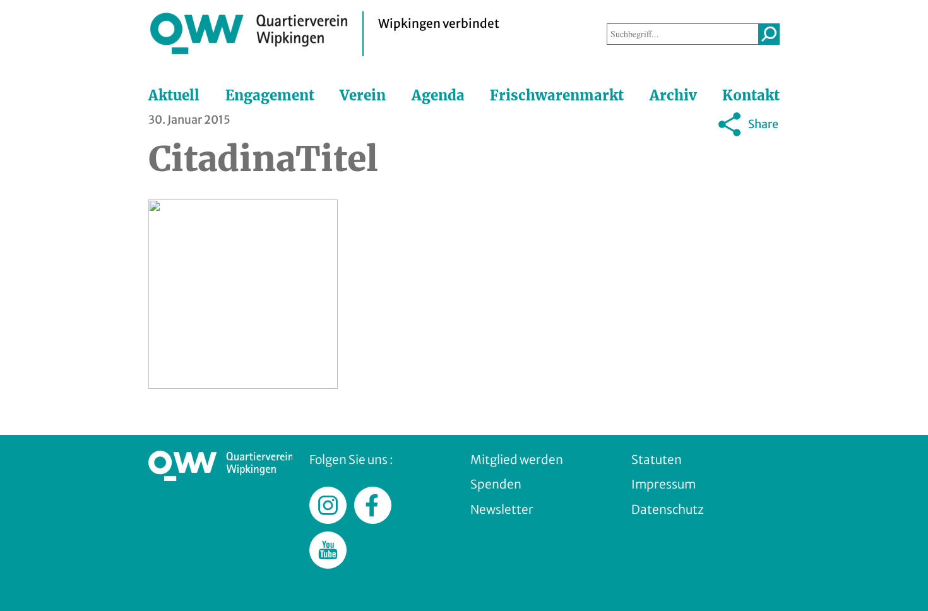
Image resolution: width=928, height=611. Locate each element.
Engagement (269, 95)
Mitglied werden (516, 459)
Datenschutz (667, 509)
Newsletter (501, 509)
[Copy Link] (764, 153)
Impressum (663, 484)
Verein (363, 95)
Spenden (495, 484)
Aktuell (173, 95)
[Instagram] (732, 153)
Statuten (656, 459)
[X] (701, 153)
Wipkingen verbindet (438, 23)
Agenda (438, 95)
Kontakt (751, 95)
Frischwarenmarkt (557, 95)
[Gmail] (637, 153)
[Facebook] (669, 153)
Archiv (673, 95)
